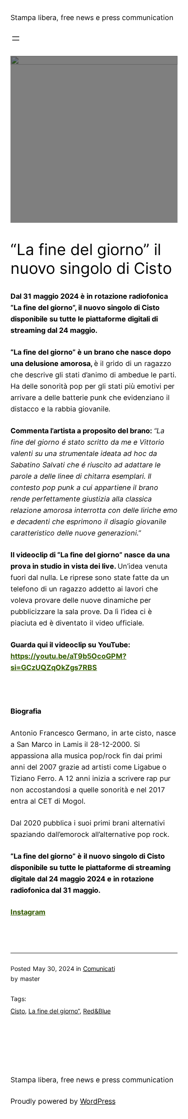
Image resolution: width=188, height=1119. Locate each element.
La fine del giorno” (54, 1011)
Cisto (17, 1011)
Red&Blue (97, 1011)
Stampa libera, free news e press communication (92, 17)
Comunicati (99, 968)
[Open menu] (15, 38)
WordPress (97, 1101)
